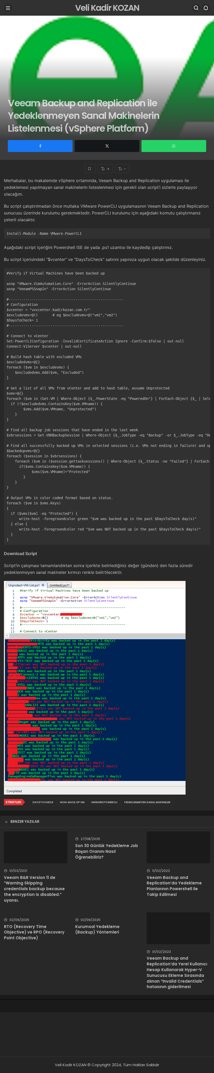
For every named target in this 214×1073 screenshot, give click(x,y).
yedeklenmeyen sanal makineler (147, 802)
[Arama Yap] (196, 8)
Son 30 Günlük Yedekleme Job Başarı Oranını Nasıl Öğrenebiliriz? (106, 851)
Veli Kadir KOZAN (107, 8)
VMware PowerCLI (104, 802)
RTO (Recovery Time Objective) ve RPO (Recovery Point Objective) (34, 932)
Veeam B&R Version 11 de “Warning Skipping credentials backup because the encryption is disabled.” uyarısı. (34, 889)
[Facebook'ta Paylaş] (40, 146)
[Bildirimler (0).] (206, 8)
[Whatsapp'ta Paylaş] (173, 146)
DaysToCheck (43, 802)
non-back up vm (72, 802)
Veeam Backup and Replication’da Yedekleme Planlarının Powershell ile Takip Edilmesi (174, 886)
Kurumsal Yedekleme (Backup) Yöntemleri (97, 929)
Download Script (20, 553)
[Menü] (8, 8)
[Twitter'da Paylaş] (107, 146)
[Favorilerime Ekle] (90, 168)
